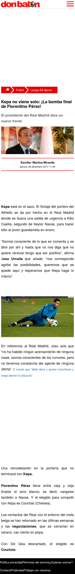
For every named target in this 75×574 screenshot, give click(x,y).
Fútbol (20, 90)
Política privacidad (11, 562)
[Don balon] (33, 4)
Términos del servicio (36, 562)
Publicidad (17, 570)
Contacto (5, 570)
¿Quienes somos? (61, 562)
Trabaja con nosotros (37, 570)
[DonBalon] (5, 90)
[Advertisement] (37, 48)
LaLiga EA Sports (41, 90)
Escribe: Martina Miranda (37, 162)
